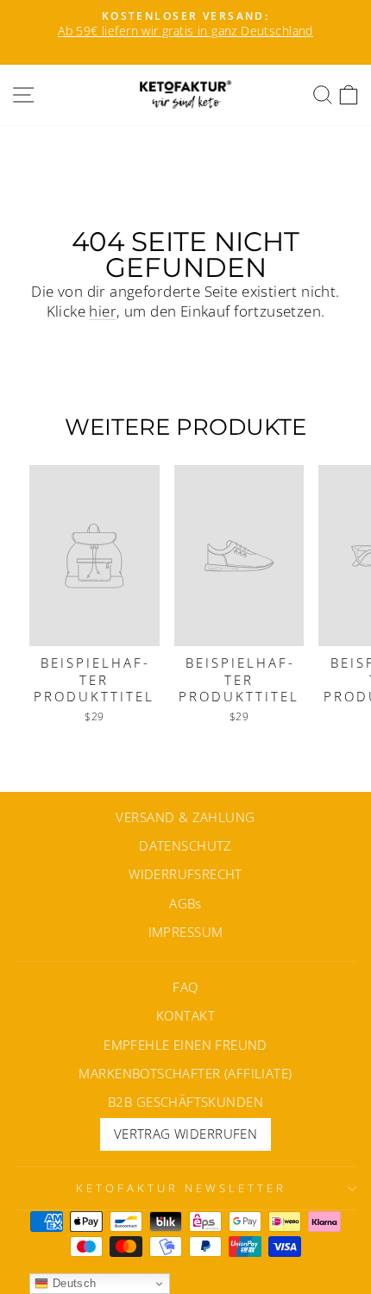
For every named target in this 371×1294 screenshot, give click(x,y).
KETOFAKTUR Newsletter (181, 1188)
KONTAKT (185, 1015)
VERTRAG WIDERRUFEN (185, 1133)
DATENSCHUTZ (185, 845)
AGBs (185, 903)
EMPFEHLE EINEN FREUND (185, 1044)
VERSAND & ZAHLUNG (185, 817)
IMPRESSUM (185, 931)
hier (102, 311)
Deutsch (72, 1283)
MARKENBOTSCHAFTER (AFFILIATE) (185, 1073)
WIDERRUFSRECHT (185, 874)
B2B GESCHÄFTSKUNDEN (185, 1101)
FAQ (185, 987)
